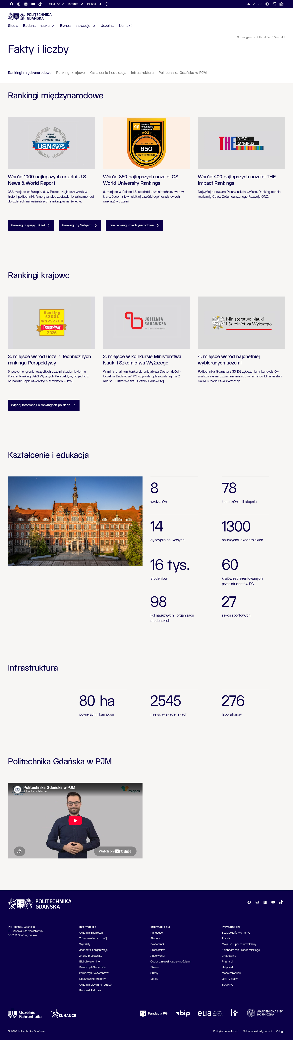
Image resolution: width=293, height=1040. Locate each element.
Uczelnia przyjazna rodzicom (96, 985)
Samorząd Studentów (92, 967)
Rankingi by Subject (76, 225)
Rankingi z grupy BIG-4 (28, 225)
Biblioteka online (89, 961)
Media (154, 979)
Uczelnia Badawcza (91, 933)
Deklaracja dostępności (257, 1031)
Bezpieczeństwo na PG (236, 933)
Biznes (154, 967)
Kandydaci (156, 933)
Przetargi (227, 961)
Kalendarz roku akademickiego (241, 950)
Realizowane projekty (92, 979)
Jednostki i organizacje (93, 950)
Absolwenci (157, 956)
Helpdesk (228, 967)
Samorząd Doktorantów (93, 973)
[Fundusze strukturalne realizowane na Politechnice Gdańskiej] (108, 4)
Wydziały (84, 944)
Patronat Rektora (90, 990)
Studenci (155, 938)
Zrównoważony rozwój (93, 938)
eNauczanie (229, 956)
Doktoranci (157, 944)
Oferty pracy (230, 979)
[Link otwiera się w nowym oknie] (24, 1013)
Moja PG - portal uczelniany (239, 944)
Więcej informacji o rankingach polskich (40, 405)
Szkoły (154, 973)
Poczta (226, 938)
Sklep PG (227, 985)
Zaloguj (280, 1031)
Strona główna (246, 37)
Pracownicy (157, 950)
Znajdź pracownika (90, 956)
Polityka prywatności (226, 1031)
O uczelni (279, 37)
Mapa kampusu (231, 973)
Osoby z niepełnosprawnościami (170, 961)
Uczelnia (264, 37)
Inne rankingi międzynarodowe (131, 225)
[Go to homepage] (30, 16)
